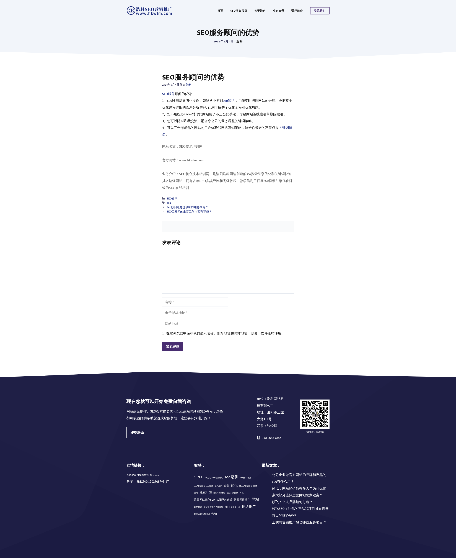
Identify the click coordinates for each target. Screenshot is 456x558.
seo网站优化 (199, 486)
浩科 (239, 41)
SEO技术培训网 (191, 146)
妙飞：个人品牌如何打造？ (292, 502)
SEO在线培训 (179, 188)
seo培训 (231, 476)
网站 (255, 499)
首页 (220, 10)
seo (169, 202)
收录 (229, 493)
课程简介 (297, 10)
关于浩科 (260, 10)
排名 (196, 493)
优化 (234, 485)
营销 (214, 513)
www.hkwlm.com (191, 160)
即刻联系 (137, 432)
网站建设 (198, 507)
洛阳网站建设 (224, 499)
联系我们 (319, 10)
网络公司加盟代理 (232, 507)
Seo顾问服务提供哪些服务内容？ (187, 207)
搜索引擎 (206, 492)
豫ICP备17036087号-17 (153, 481)
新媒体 (235, 493)
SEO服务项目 (238, 10)
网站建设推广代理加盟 (213, 507)
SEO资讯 (172, 198)
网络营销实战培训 (202, 514)
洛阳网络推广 (242, 499)
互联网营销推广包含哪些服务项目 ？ (299, 522)
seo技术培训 (245, 478)
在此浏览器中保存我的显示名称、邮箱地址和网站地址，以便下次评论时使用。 (225, 333)
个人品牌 (218, 486)
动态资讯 (278, 10)
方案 (242, 493)
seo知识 (229, 100)
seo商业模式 (217, 478)
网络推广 (249, 506)
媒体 (255, 486)
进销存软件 (143, 475)
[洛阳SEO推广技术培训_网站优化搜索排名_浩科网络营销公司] (149, 10)
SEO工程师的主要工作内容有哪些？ (189, 211)
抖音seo (154, 475)
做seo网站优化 (245, 486)
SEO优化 (207, 478)
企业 (226, 485)
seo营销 (209, 486)
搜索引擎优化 (219, 493)
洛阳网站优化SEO (204, 499)
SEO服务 (168, 94)
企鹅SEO (131, 475)
